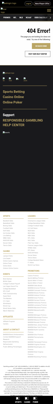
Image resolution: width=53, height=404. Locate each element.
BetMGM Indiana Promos (36, 295)
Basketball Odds (8, 223)
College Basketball (9, 289)
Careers (5, 324)
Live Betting (7, 235)
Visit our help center (37, 54)
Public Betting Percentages (12, 347)
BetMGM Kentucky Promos (37, 303)
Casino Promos (33, 276)
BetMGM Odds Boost (35, 285)
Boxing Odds (7, 226)
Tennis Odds (7, 245)
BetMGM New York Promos (37, 327)
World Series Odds (9, 308)
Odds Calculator (42, 17)
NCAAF (28, 17)
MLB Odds (31, 231)
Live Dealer (7, 258)
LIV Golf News (32, 228)
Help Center (13, 125)
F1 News (31, 263)
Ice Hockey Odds (9, 233)
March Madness (8, 311)
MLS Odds (31, 233)
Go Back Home (41, 46)
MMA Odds (7, 238)
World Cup (6, 306)
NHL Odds (31, 240)
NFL (14, 17)
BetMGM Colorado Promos (37, 290)
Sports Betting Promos (35, 278)
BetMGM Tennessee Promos (37, 342)
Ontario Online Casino (10, 268)
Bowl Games (7, 279)
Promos (6, 17)
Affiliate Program (9, 321)
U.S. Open (6, 301)
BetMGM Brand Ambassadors (13, 334)
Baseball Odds (8, 221)
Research (6, 339)
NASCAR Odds (8, 240)
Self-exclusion (8, 344)
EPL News (31, 250)
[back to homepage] (6, 10)
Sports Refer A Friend (35, 280)
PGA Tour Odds (33, 243)
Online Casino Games (10, 261)
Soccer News (32, 255)
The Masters (7, 298)
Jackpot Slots (8, 256)
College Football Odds (35, 226)
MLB (21, 17)
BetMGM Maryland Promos (37, 308)
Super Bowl (7, 296)
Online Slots (7, 266)
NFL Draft (6, 291)
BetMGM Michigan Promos (37, 315)
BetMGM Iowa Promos (35, 298)
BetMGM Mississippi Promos (38, 317)
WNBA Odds (32, 248)
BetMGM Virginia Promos (36, 344)
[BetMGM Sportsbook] (10, 4)
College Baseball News (35, 260)
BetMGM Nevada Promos (36, 322)
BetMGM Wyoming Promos (37, 357)
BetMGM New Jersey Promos (38, 325)
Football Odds (8, 228)
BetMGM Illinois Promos (36, 293)
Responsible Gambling (23, 120)
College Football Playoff (11, 284)
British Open (7, 281)
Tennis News (32, 258)
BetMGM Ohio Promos (35, 335)
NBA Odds (31, 235)
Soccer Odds (7, 243)
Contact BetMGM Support (12, 337)
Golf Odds (6, 231)
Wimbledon (7, 303)
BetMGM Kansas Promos (36, 300)
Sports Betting (14, 92)
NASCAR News (33, 253)
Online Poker (12, 102)
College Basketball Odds (36, 223)
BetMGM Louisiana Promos (37, 305)
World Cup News (33, 265)
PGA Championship (10, 294)
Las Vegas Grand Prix (10, 286)
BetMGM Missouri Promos (37, 320)
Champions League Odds (36, 221)
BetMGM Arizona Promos (36, 288)
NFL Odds (31, 238)
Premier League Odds (35, 245)
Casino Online (13, 97)
